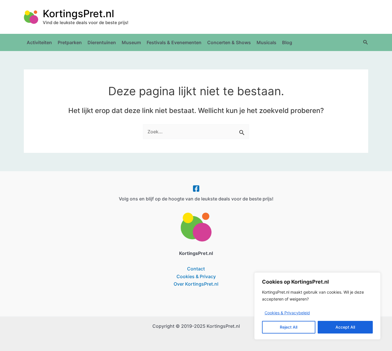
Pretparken (70, 42)
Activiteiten (39, 42)
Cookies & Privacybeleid (287, 312)
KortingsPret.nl (78, 13)
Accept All (345, 327)
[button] (365, 42)
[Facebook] (196, 188)
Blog (287, 42)
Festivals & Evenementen (174, 42)
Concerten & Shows (229, 42)
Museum (131, 42)
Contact (196, 269)
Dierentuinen (102, 42)
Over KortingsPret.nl (196, 284)
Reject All (288, 327)
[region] (317, 306)
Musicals (266, 42)
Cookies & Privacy (196, 276)
